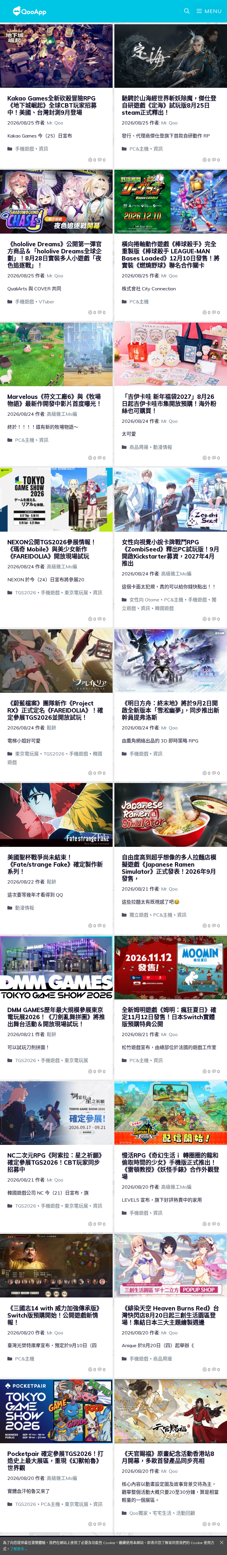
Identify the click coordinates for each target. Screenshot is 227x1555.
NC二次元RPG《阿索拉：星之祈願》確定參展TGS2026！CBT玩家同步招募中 (56, 1162)
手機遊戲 (24, 149)
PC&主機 (139, 149)
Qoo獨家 (138, 1513)
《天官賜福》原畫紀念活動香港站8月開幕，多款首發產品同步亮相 (168, 1457)
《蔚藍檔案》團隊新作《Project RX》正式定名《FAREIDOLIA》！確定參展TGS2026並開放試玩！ (55, 710)
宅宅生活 (162, 1513)
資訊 (43, 149)
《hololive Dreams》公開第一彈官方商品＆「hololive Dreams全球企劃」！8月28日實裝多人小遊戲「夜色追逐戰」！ (54, 254)
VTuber (46, 302)
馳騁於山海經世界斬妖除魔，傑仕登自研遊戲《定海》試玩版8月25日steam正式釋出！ (169, 105)
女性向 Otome (144, 600)
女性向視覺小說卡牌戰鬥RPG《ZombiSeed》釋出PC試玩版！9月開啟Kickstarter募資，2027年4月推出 (170, 552)
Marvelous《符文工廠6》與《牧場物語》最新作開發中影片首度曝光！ (54, 400)
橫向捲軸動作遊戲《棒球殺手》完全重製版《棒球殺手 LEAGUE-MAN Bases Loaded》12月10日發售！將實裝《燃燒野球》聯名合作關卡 (171, 254)
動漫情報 (162, 447)
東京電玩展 (76, 593)
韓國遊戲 (164, 608)
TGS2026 (25, 593)
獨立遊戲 (138, 915)
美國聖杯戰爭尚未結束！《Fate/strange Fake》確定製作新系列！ (55, 864)
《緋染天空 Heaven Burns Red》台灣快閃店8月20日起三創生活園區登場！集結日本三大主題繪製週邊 (170, 1315)
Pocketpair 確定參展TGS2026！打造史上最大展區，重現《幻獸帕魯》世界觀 (55, 1461)
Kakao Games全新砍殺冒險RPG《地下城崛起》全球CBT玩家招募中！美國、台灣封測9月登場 (52, 105)
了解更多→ (19, 1549)
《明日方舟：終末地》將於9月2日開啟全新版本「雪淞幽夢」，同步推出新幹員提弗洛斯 (170, 710)
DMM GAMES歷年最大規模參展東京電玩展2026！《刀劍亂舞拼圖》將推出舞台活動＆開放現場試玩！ (56, 1017)
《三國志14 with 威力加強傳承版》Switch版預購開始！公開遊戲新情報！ (54, 1315)
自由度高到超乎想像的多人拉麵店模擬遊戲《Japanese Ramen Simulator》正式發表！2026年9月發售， (169, 868)
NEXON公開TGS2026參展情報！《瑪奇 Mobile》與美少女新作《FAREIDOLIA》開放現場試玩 (51, 549)
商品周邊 (138, 447)
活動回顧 (185, 1513)
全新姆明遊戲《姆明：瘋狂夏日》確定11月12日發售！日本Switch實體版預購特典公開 (169, 1017)
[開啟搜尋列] (187, 11)
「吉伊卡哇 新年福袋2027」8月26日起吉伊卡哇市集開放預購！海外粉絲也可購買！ (169, 404)
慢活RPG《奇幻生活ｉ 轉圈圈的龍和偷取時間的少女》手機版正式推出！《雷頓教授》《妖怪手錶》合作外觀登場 (170, 1166)
